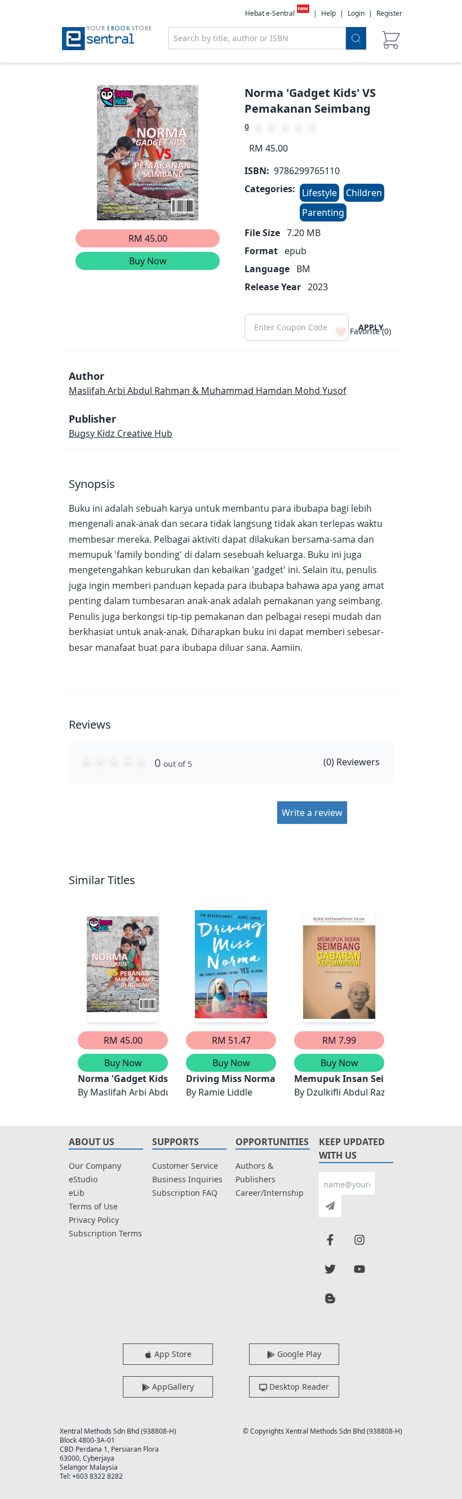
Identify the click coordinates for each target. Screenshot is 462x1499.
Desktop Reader (298, 1386)
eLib (77, 1192)
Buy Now (148, 261)
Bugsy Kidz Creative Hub (120, 433)
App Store (172, 1354)
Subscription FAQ (184, 1192)
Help (328, 13)
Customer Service (185, 1165)
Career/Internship (270, 1192)
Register (389, 13)
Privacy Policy (94, 1219)
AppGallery (172, 1386)
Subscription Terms (105, 1233)
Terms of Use (93, 1206)
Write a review (312, 812)
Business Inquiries (187, 1179)
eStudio (83, 1179)
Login (356, 13)
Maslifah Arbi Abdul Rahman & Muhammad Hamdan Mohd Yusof (207, 390)
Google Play (298, 1354)
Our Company (95, 1165)
